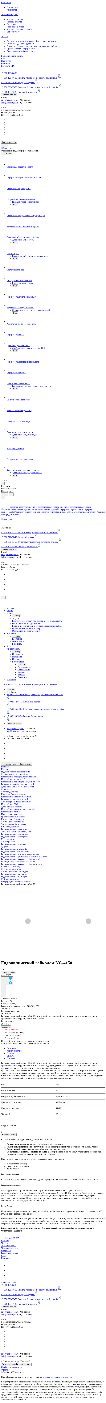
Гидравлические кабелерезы (14, 836)
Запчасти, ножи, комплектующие (16, 831)
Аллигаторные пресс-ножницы (16, 802)
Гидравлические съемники (13, 844)
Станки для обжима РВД (12, 821)
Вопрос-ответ (13, 32)
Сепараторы (7, 789)
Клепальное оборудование (13, 819)
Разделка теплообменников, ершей (17, 784)
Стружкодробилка (9, 792)
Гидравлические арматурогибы (16, 851)
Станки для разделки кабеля (14, 774)
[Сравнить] (7, 983)
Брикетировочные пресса (13, 817)
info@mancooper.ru (9, 100)
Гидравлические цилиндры (14, 876)
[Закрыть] (3, 597)
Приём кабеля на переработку (21, 48)
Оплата (10, 1056)
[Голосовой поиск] (4, 494)
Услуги (4, 1243)
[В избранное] (7, 978)
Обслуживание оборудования (21, 51)
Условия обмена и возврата (19, 29)
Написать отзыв (8, 1135)
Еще (15, 205)
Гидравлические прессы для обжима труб (20, 859)
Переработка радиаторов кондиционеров (20, 782)
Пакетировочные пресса (12, 814)
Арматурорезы (8, 841)
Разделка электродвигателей (14, 799)
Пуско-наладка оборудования (20, 43)
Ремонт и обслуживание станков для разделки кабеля (32, 46)
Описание (11, 1048)
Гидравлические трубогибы (14, 849)
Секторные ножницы (11, 869)
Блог (3, 1255)
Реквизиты (12, 10)
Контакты (5, 1258)
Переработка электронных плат (16, 797)
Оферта (4, 1370)
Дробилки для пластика (12, 807)
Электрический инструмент (14, 824)
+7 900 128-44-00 (9, 73)
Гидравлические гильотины (14, 829)
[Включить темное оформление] (4, 145)
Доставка (11, 1058)
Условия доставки (15, 19)
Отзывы (10, 1053)
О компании (12, 7)
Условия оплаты (14, 22)
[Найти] (11, 494)
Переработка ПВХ (9, 804)
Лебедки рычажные (10, 879)
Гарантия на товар (15, 27)
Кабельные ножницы (11, 866)
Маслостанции (8, 839)
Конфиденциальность (11, 1367)
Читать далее (85, 1389)
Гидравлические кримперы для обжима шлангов (24, 856)
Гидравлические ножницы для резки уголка (22, 854)
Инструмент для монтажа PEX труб (18, 861)
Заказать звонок (9, 95)
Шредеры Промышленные (13, 794)
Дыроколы (6, 846)
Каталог (5, 1240)
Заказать (6, 1027)
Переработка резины (11, 812)
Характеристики (14, 1051)
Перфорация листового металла (16, 881)
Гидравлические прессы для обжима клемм (21, 864)
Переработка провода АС (13, 779)
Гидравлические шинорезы (14, 874)
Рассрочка (11, 24)
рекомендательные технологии (57, 1377)
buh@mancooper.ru (9, 102)
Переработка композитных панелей (18, 809)
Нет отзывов (9, 972)
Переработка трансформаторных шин (19, 777)
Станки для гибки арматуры (14, 871)
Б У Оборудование (10, 826)
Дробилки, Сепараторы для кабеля (17, 787)
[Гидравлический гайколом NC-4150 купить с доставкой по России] (58, 921)
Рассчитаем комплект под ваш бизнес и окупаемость (31, 41)
